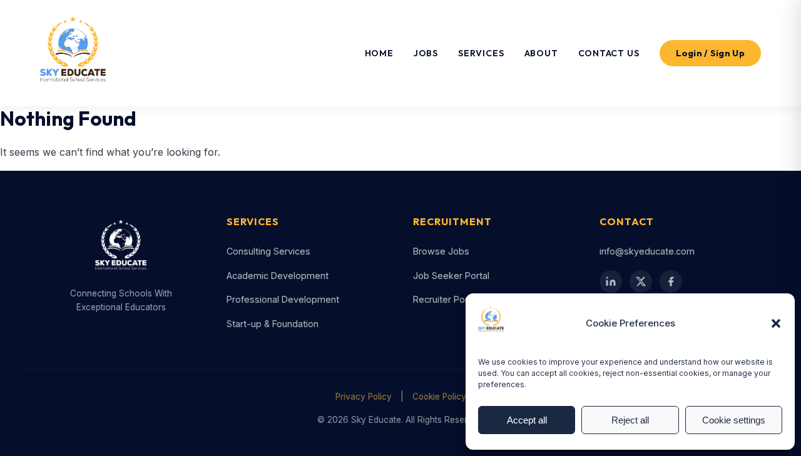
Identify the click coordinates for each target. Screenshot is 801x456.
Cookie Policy (439, 397)
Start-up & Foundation (273, 323)
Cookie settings (733, 420)
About (541, 53)
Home (379, 53)
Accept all (527, 420)
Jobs (426, 53)
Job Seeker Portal (451, 275)
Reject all (630, 420)
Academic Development (278, 275)
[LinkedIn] (610, 281)
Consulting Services (268, 251)
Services (481, 53)
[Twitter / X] (641, 281)
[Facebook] (671, 281)
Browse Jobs (441, 251)
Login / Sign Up (710, 53)
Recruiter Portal (445, 299)
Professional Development (283, 299)
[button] (776, 323)
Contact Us (609, 53)
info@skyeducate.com (647, 251)
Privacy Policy (363, 397)
